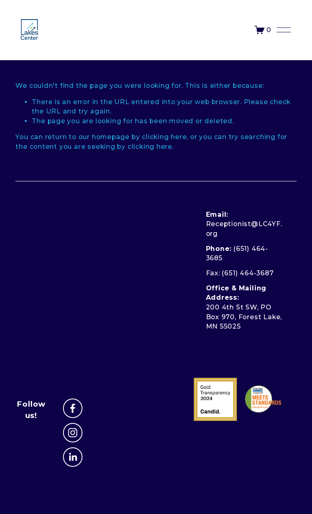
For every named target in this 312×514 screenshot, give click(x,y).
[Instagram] (72, 432)
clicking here (164, 137)
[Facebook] (72, 408)
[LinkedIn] (72, 457)
